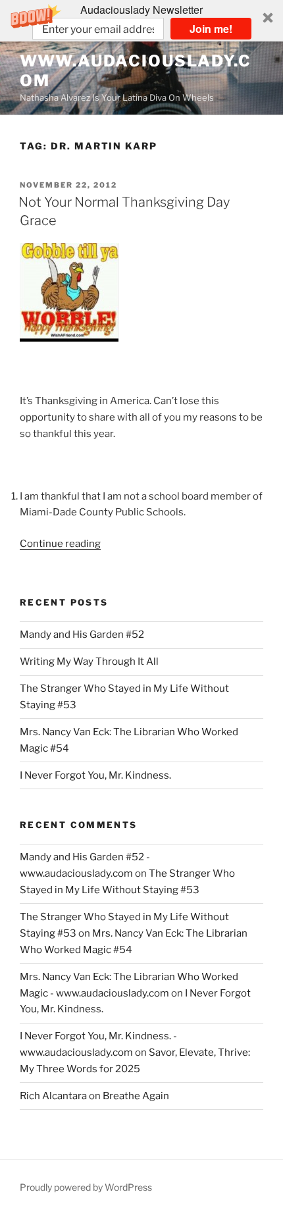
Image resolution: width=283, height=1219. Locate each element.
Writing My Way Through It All (89, 661)
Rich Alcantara (53, 1096)
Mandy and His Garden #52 (82, 634)
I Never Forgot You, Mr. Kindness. (95, 775)
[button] (141, 20)
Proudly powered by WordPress (86, 1187)
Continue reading (60, 544)
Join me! (211, 28)
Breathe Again (136, 1096)
